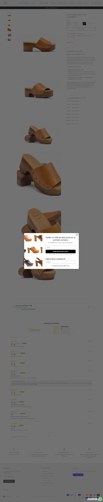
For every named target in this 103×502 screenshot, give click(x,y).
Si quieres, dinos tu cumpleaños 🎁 (55, 259)
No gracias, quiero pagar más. (60, 266)
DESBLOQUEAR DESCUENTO (60, 251)
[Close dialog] (77, 235)
